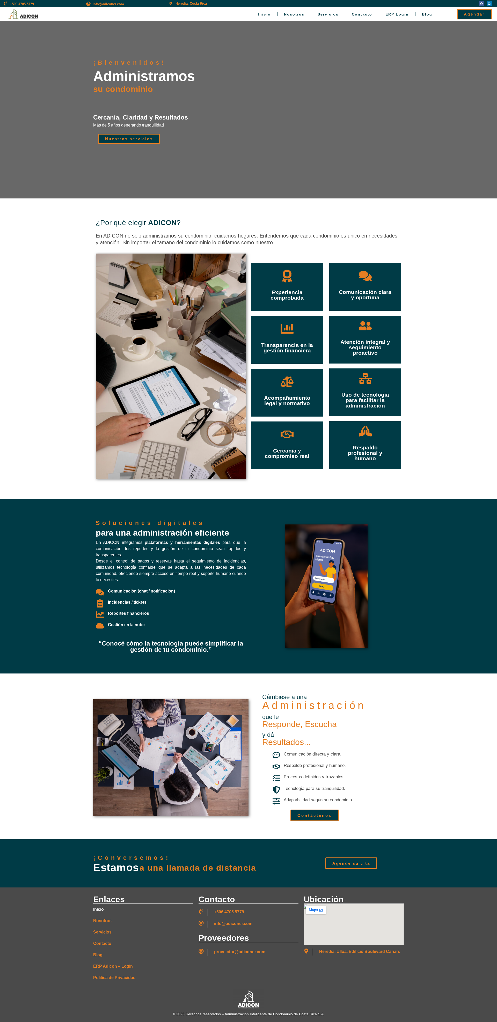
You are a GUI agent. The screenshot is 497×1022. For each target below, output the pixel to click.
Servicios (328, 14)
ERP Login (397, 14)
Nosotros (294, 14)
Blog (427, 14)
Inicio (264, 14)
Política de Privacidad (114, 977)
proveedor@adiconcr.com (239, 952)
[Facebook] (481, 3)
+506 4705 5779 (22, 4)
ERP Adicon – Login (113, 966)
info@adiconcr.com (108, 4)
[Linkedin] (489, 3)
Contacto (362, 14)
